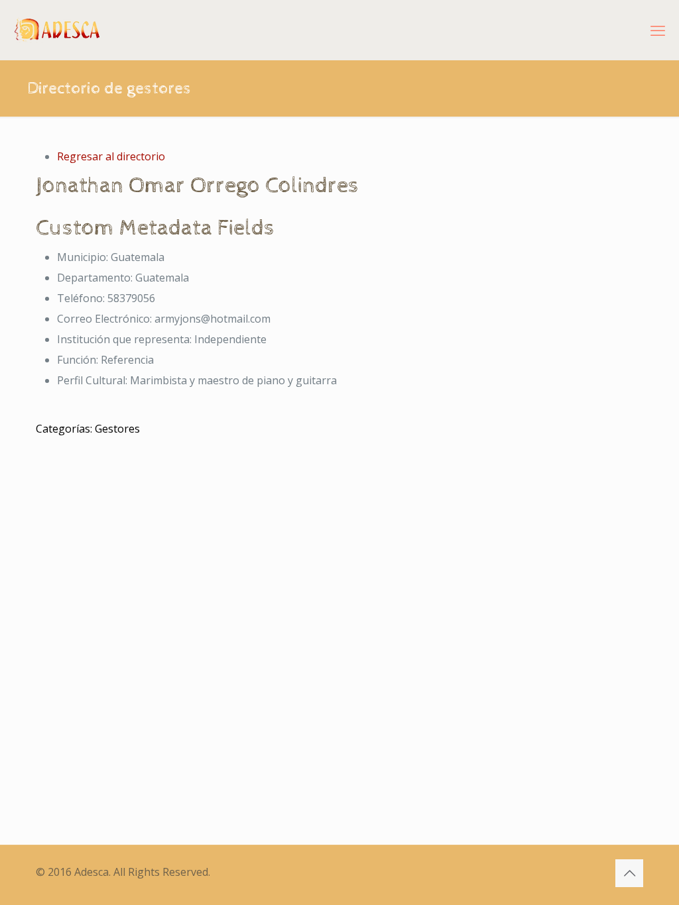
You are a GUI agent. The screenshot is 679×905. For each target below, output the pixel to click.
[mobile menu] (658, 30)
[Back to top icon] (629, 873)
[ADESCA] (57, 30)
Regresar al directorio (111, 156)
